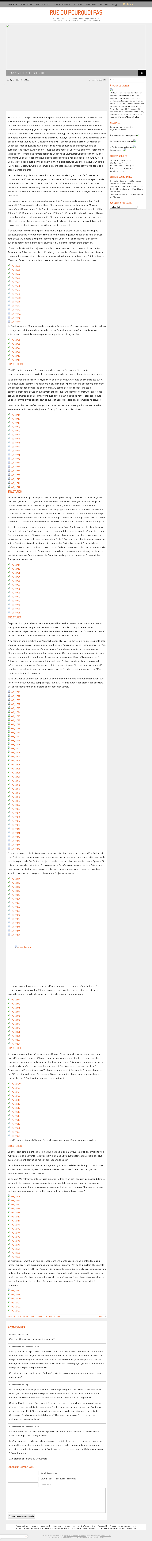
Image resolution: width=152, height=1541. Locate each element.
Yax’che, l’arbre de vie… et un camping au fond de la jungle (34, 1316)
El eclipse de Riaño (118, 163)
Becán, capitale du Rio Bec (27, 72)
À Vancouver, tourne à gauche (123, 135)
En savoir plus (133, 117)
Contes (78, 4)
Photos (104, 4)
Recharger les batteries (120, 160)
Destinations (43, 4)
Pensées (91, 4)
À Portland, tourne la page (121, 147)
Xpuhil (101, 1316)
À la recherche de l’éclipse (122, 168)
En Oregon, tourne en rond (121, 141)
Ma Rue (12, 4)
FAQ (114, 4)
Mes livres (26, 4)
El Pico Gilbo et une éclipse (122, 165)
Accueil (113, 80)
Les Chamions (62, 4)
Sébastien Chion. (105, 1536)
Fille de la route (117, 150)
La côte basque (117, 171)
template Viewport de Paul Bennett (75, 1536)
